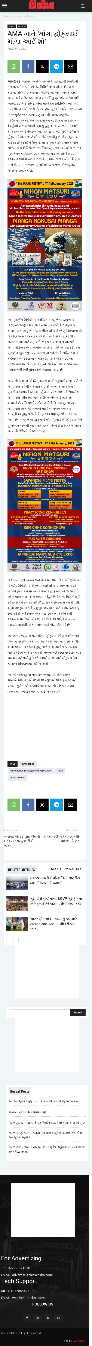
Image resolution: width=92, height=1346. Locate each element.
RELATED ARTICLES (21, 869)
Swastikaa (79, 1341)
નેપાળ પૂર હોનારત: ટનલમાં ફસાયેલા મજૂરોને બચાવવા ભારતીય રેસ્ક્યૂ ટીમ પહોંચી (45, 1135)
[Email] (70, 66)
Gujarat (30, 16)
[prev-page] (9, 939)
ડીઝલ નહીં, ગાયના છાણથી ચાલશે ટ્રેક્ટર (61, 839)
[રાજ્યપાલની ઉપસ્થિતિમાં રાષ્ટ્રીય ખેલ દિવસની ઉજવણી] (17, 883)
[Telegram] (56, 66)
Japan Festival (17, 777)
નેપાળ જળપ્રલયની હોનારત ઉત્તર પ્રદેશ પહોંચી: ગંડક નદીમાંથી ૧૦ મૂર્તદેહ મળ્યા (47, 1149)
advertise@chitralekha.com (32, 1275)
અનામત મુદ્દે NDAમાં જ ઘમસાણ (27, 1112)
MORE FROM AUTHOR (66, 869)
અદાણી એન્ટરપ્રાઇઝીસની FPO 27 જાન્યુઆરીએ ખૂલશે (22, 841)
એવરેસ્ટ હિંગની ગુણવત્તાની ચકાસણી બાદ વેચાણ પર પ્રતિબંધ (44, 1101)
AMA (60, 770)
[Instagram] (37, 1318)
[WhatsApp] (13, 66)
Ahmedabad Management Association (31, 770)
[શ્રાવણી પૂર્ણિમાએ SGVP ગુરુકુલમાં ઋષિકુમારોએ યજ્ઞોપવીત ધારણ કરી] (17, 903)
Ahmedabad (27, 763)
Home (8, 16)
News (19, 16)
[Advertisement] (45, 726)
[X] (42, 66)
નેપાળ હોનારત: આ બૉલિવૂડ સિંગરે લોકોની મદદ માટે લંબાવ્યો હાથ (47, 1123)
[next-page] (16, 939)
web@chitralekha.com (28, 1297)
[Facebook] (28, 66)
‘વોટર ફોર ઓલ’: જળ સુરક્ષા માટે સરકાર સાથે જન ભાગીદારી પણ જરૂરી (53, 924)
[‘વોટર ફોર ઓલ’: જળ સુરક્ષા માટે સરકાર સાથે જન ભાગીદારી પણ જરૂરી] (17, 924)
